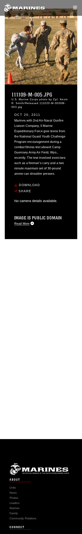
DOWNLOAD (29, 185)
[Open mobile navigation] (75, 7)
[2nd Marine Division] (24, 8)
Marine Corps (41, 469)
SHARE (24, 191)
